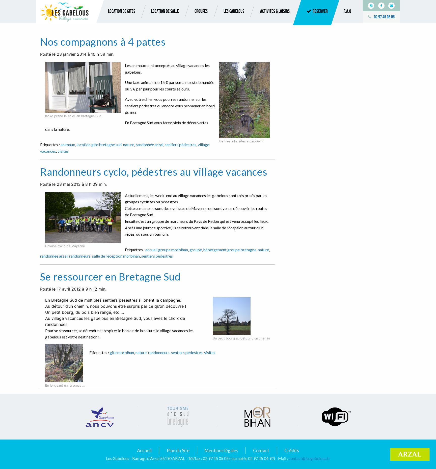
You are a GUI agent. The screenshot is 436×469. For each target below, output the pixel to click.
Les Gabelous (234, 11)
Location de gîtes (121, 11)
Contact (261, 450)
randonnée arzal (149, 144)
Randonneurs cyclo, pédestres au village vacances (153, 172)
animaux (68, 144)
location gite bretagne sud (99, 144)
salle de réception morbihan (116, 256)
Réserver (320, 11)
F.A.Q (347, 11)
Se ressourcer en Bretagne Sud (110, 277)
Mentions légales (221, 450)
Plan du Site (178, 450)
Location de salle (165, 11)
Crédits (291, 450)
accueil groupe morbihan (166, 249)
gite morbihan (122, 352)
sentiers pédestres (180, 144)
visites (63, 151)
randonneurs (80, 256)
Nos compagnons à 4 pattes (103, 42)
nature (128, 144)
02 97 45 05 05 (384, 16)
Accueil (144, 450)
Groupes (201, 11)
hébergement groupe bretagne (229, 249)
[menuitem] (121, 11)
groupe (195, 249)
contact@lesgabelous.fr (309, 458)
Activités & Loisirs (275, 11)
